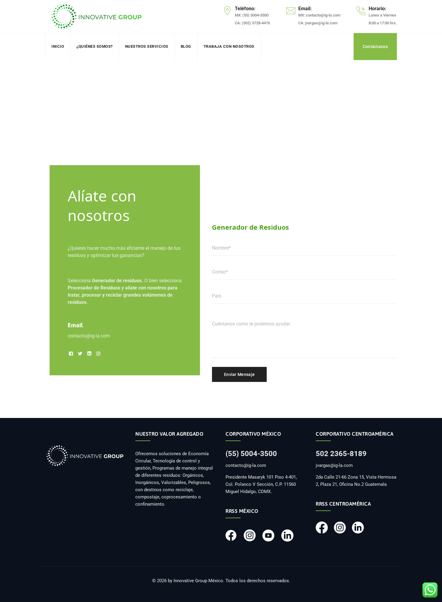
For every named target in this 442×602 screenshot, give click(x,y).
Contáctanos (375, 46)
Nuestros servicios (146, 46)
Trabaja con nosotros (229, 46)
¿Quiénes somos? (94, 46)
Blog (186, 46)
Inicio (57, 46)
